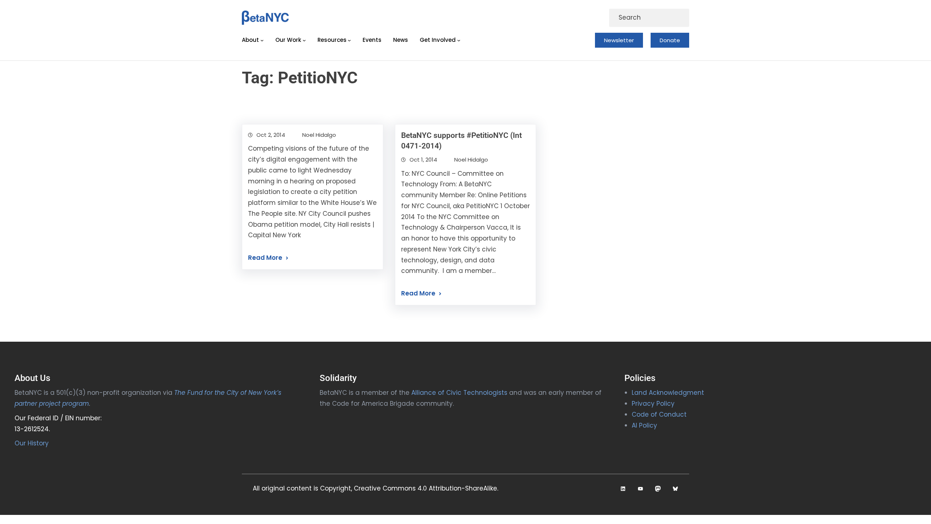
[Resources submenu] (349, 40)
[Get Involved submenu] (458, 40)
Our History (32, 443)
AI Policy (644, 425)
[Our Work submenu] (304, 40)
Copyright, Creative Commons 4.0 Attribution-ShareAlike (408, 488)
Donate (670, 40)
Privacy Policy (653, 403)
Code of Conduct (659, 414)
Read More (265, 257)
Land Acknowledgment (668, 392)
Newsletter (619, 40)
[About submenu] (262, 40)
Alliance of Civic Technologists (459, 392)
